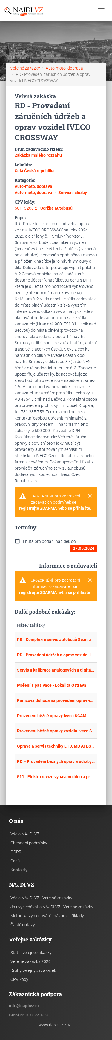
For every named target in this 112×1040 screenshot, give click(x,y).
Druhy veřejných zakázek (33, 970)
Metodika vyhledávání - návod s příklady (47, 915)
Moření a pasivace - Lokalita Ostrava (51, 685)
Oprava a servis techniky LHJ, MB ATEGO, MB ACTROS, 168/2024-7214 (56, 746)
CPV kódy (19, 979)
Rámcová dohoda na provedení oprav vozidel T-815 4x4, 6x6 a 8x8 (56, 700)
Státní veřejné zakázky (31, 952)
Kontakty (18, 869)
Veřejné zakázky (25, 68)
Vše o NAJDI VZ (24, 834)
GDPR (16, 851)
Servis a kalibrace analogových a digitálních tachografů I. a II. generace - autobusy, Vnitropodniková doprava (56, 670)
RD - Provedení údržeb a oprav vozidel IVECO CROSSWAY (56, 654)
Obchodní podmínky (28, 843)
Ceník (15, 860)
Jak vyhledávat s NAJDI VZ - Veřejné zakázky (51, 906)
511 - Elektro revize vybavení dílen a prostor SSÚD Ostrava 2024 (56, 776)
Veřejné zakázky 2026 (30, 961)
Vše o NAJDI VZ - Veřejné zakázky (41, 897)
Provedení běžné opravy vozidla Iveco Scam (56, 731)
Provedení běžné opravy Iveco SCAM (51, 715)
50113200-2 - (44, 208)
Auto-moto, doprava (64, 68)
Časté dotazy (22, 924)
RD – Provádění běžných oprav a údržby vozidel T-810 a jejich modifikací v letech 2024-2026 (56, 761)
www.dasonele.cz (55, 1024)
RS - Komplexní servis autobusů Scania (54, 639)
